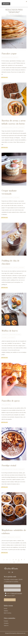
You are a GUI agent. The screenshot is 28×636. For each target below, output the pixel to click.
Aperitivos (5, 334)
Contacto (6, 623)
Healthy (21, 127)
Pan (3, 404)
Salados (17, 197)
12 (14, 562)
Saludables (11, 337)
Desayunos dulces (7, 57)
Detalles (5, 77)
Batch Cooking (7, 613)
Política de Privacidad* (16, 593)
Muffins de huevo (10, 331)
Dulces (16, 57)
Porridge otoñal (9, 466)
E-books (6, 621)
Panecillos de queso (11, 401)
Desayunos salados (7, 197)
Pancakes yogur (9, 54)
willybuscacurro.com (20, 633)
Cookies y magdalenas (8, 537)
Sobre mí (6, 625)
